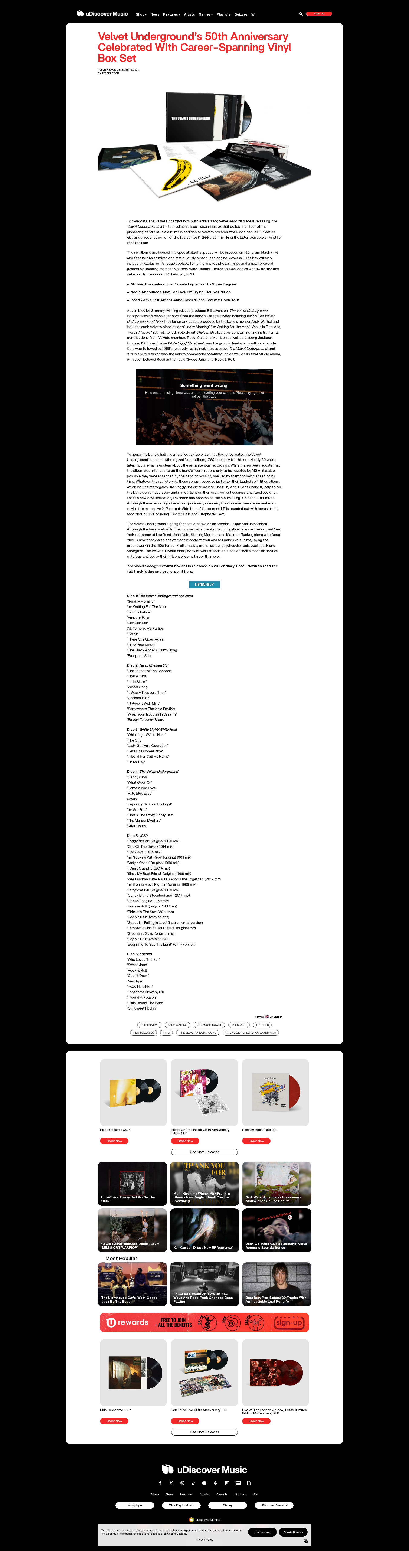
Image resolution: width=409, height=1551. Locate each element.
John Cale (239, 1025)
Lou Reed (262, 1025)
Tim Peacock (110, 73)
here (188, 571)
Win (254, 14)
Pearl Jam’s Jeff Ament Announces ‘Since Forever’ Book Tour (185, 300)
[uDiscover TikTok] (193, 1483)
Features (170, 14)
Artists (189, 14)
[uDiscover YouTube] (204, 1483)
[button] (133, 1101)
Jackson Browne (209, 1025)
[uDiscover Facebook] (160, 1483)
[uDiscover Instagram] (182, 1483)
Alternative (149, 1025)
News (155, 14)
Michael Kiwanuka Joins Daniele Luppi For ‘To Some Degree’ (184, 284)
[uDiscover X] (171, 1483)
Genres (204, 14)
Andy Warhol (177, 1025)
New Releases (143, 1032)
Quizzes (241, 14)
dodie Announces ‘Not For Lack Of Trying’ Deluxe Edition (181, 292)
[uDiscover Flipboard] (227, 1483)
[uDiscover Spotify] (216, 1483)
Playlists (223, 14)
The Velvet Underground (197, 1032)
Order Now (114, 1141)
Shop (140, 14)
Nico (166, 1032)
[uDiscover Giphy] (249, 1483)
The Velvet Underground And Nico (251, 1032)
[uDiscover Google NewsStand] (238, 1483)
